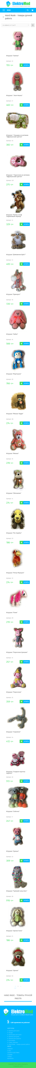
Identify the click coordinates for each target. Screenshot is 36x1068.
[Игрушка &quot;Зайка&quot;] (18, 320)
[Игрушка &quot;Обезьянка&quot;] (18, 479)
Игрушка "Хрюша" (12, 851)
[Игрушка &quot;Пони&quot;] (18, 598)
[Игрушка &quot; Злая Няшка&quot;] (18, 81)
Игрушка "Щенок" (12, 971)
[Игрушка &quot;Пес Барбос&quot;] (18, 519)
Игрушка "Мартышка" (13, 374)
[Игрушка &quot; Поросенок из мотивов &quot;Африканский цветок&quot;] (18, 161)
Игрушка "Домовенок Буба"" (16, 255)
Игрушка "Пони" (11, 613)
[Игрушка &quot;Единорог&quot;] (18, 280)
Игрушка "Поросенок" (13, 692)
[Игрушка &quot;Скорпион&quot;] (18, 718)
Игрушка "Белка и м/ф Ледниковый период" (14, 215)
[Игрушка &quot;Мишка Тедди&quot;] (18, 399)
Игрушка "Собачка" (13, 811)
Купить (26, 65)
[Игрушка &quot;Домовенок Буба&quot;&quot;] (18, 240)
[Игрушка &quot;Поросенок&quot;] (18, 678)
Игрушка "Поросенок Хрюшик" (17, 652)
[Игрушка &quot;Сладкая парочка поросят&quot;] (18, 757)
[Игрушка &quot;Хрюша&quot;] (18, 837)
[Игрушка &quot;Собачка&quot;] (18, 797)
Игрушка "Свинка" (12, 56)
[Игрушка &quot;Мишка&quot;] (18, 439)
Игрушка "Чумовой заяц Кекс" (16, 891)
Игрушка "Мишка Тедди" (14, 414)
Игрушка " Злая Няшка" (14, 96)
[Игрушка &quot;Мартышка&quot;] (18, 360)
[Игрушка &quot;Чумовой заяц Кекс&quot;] (18, 877)
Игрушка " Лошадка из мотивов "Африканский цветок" (17, 136)
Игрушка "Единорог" (13, 294)
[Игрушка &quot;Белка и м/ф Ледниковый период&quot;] (18, 201)
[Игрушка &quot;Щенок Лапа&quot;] (18, 917)
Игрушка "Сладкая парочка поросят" (15, 772)
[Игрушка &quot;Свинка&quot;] (18, 41)
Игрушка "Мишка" (12, 453)
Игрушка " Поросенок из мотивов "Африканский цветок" (18, 176)
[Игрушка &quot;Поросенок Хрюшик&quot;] (18, 638)
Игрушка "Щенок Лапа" (14, 931)
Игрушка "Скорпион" (13, 732)
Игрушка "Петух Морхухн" (15, 573)
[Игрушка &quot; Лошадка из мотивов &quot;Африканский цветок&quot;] (18, 121)
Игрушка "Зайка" (12, 334)
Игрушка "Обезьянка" (13, 493)
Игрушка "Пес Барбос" (14, 533)
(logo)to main (18, 4)
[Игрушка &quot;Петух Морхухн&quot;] (18, 559)
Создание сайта (18, 1066)
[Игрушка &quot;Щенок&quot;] (18, 956)
